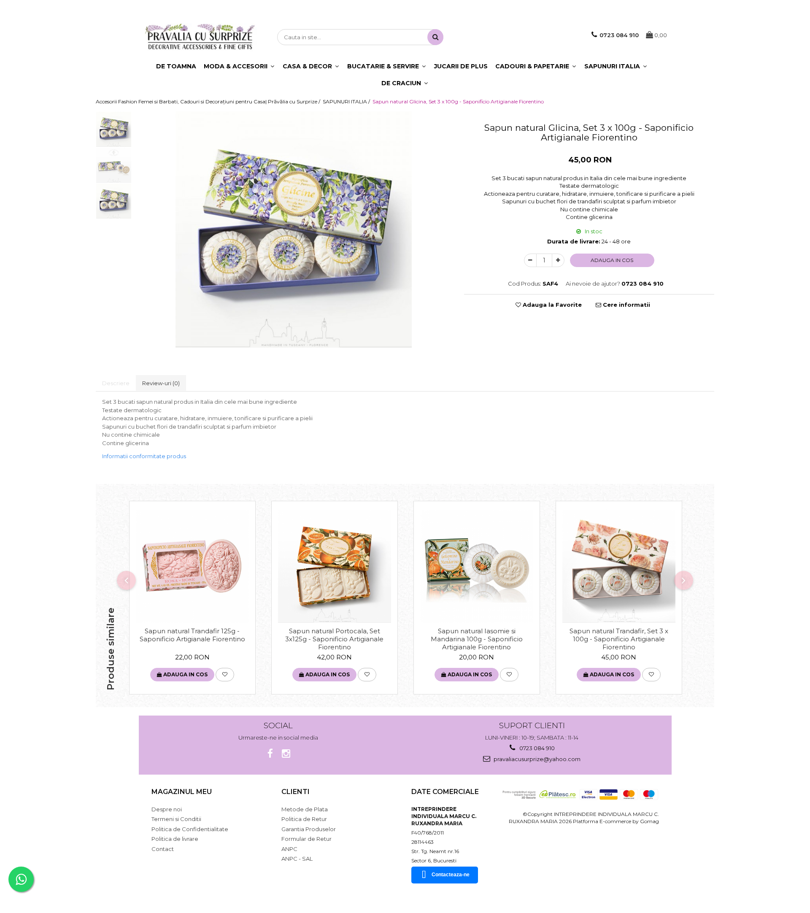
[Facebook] (270, 753)
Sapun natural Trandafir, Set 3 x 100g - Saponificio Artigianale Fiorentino (619, 639)
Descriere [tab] (116, 383)
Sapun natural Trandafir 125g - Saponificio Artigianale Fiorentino (192, 635)
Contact (162, 848)
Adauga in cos (612, 260)
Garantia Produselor (308, 829)
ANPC (289, 848)
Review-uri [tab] (161, 383)
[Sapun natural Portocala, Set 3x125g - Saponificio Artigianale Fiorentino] (334, 566)
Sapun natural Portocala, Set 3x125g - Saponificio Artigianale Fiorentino (334, 639)
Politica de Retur (304, 819)
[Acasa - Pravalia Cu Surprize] (200, 37)
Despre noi (166, 809)
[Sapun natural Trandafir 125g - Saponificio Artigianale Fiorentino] (192, 566)
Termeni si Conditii (176, 819)
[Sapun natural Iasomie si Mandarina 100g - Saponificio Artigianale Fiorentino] (476, 566)
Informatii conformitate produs (144, 456)
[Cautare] (435, 37)
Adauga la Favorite (551, 304)
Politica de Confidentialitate (189, 829)
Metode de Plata (304, 809)
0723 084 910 (536, 748)
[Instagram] (286, 753)
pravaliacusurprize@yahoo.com (536, 759)
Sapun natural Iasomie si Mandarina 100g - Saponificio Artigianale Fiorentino (477, 639)
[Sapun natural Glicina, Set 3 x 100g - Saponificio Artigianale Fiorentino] (293, 229)
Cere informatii (625, 304)
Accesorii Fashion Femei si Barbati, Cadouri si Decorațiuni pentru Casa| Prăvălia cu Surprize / (208, 101)
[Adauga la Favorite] (225, 674)
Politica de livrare (174, 838)
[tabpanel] (293, 229)
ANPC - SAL (297, 858)
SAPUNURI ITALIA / (347, 101)
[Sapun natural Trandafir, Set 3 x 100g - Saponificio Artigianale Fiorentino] (618, 566)
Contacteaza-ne (451, 875)
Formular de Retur (306, 838)
